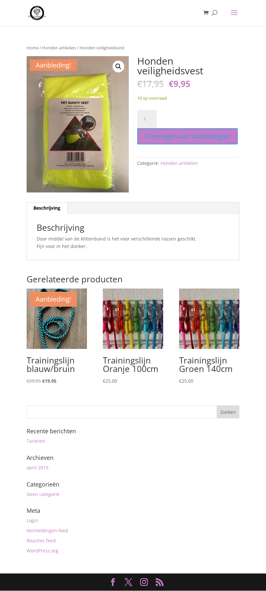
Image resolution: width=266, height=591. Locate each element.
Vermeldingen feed (47, 530)
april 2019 (37, 467)
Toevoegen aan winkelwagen (187, 136)
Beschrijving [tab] (46, 208)
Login (32, 520)
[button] (118, 66)
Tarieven (36, 441)
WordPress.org (42, 551)
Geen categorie (43, 494)
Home (33, 48)
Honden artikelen (59, 48)
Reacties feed (41, 540)
